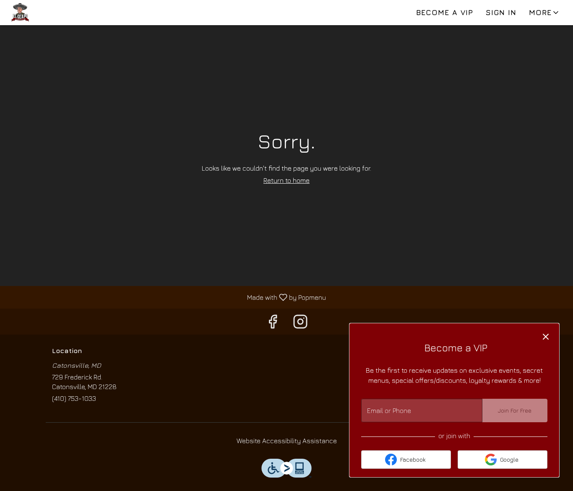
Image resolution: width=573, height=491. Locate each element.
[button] (544, 12)
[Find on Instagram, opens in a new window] (300, 323)
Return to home (286, 180)
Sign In (501, 12)
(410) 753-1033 (74, 398)
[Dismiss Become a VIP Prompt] (546, 337)
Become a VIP (444, 12)
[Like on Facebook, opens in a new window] (272, 323)
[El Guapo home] (44, 12)
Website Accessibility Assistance (287, 440)
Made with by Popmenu (166, 297)
